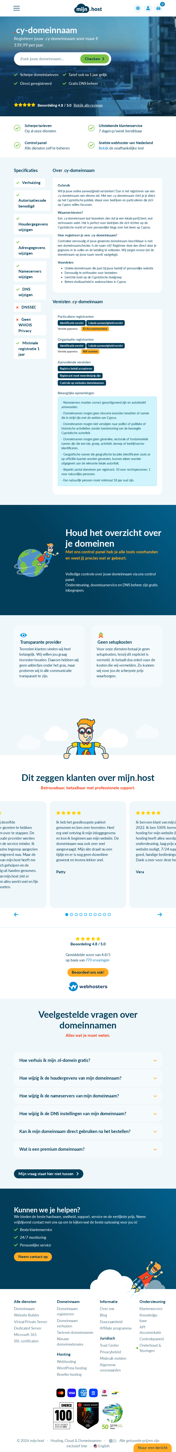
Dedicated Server (27, 1328)
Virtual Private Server (30, 1321)
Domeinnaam (24, 1308)
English (103, 1446)
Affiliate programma (115, 1328)
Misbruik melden (113, 1358)
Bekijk (104, 148)
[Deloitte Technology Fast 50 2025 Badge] (112, 1415)
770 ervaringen (97, 960)
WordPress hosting (72, 1368)
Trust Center (109, 1345)
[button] (138, 8)
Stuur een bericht (152, 1447)
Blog (103, 1315)
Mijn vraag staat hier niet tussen (46, 1173)
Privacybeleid (110, 1352)
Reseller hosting (69, 1374)
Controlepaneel (152, 1339)
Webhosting (66, 1361)
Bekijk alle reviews (88, 105)
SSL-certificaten (26, 1341)
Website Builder (26, 1315)
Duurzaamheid (111, 1321)
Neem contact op (33, 1256)
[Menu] (16, 8)
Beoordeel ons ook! (88, 972)
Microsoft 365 (25, 1334)
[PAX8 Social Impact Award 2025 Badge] (88, 1415)
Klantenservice (151, 1308)
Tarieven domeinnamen (75, 1332)
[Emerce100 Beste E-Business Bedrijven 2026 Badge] (63, 1415)
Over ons (107, 1308)
